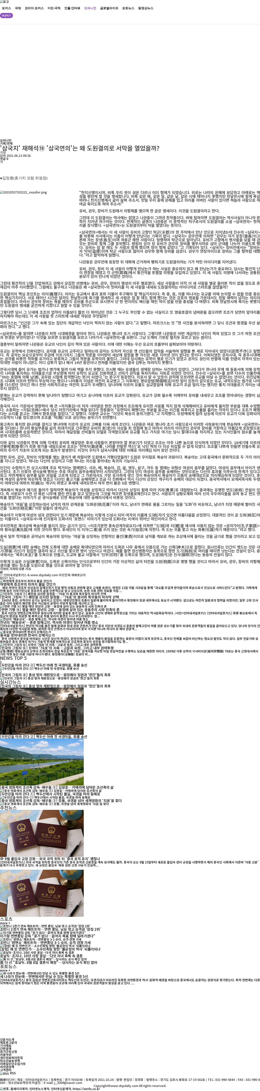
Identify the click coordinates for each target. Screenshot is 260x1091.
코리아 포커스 (34, 8)
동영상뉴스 (145, 8)
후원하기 (6, 15)
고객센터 (5, 1070)
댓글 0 (4, 158)
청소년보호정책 (10, 1060)
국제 (18, 8)
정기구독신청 (8, 1051)
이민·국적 (54, 8)
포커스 (6, 8)
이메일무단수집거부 (13, 1063)
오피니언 (90, 8)
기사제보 (5, 1045)
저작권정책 (7, 1067)
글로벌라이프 (109, 8)
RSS (13, 1073)
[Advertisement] (116, 81)
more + (5, 923)
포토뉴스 (128, 8)
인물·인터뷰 (72, 8)
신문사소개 (7, 1039)
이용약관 (5, 1054)
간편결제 (5, 1048)
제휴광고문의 (8, 1042)
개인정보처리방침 (11, 1057)
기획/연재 (6, 143)
